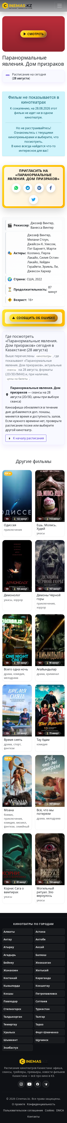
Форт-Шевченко (47, 1032)
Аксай (40, 947)
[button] (33, 34)
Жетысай (42, 970)
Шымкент (11, 1040)
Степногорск (12, 1009)
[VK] (39, 188)
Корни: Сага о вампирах (14, 890)
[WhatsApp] (16, 188)
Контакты (33, 1116)
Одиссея (10, 525)
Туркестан (43, 1009)
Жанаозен (11, 970)
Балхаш (41, 955)
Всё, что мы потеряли (45, 812)
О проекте (18, 1104)
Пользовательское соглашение (23, 1110)
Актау (8, 939)
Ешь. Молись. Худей (47, 527)
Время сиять (13, 740)
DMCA (60, 1110)
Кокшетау (43, 985)
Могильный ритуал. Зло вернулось (45, 892)
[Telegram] (27, 188)
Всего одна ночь (16, 669)
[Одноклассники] (45, 1084)
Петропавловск (46, 993)
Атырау (9, 947)
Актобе (41, 939)
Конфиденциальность (41, 1104)
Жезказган (43, 962)
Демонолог (12, 595)
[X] (33, 199)
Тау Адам (43, 740)
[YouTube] (29, 1084)
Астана (40, 931)
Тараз (39, 1024)
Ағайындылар (47, 669)
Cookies (49, 1110)
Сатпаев (41, 1001)
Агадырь (10, 955)
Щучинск (42, 1040)
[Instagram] (21, 1084)
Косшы (8, 993)
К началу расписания (28, 438)
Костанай (10, 978)
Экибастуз (11, 1047)
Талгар (40, 1016)
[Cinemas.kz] (34, 1061)
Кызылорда (12, 985)
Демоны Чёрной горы (48, 597)
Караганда (43, 978)
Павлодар (10, 1001)
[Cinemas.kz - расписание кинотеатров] (17, 6)
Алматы (9, 931)
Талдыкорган (13, 1016)
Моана (9, 810)
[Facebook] (50, 188)
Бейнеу (9, 962)
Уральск (9, 1032)
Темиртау (10, 1024)
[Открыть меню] (59, 5)
